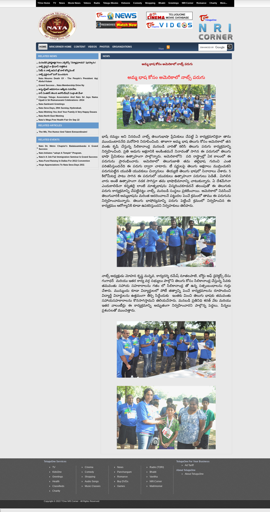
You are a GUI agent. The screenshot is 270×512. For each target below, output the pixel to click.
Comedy (137, 3)
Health (55, 481)
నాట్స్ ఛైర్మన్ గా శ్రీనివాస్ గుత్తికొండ (53, 66)
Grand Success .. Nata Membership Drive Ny (61, 85)
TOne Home (44, 3)
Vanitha (154, 476)
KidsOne (57, 472)
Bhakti (162, 3)
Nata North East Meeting (51, 116)
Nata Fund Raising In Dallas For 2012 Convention (64, 161)
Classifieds (58, 486)
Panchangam (124, 472)
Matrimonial (156, 486)
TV (54, 3)
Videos (87, 3)
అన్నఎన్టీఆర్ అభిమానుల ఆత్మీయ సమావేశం (57, 89)
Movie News (74, 3)
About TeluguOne (194, 474)
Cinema (89, 467)
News (62, 3)
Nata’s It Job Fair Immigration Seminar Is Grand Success (68, 157)
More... (223, 3)
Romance (201, 3)
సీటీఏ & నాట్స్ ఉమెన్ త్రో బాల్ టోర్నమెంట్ (56, 70)
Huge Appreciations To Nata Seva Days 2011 (61, 165)
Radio (97, 3)
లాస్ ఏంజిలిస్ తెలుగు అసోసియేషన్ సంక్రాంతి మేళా (61, 93)
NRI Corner (187, 3)
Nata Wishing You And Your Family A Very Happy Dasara (68, 112)
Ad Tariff (189, 465)
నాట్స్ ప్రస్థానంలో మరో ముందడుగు (53, 74)
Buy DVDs (122, 481)
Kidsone (125, 3)
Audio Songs (92, 481)
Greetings (173, 3)
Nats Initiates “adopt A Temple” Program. (60, 153)
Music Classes (92, 486)
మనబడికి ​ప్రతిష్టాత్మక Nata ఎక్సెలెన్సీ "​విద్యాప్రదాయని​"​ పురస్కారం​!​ (67, 62)
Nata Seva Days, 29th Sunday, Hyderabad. (60, 108)
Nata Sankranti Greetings (52, 104)
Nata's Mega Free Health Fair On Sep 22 (59, 120)
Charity (213, 3)
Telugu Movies (110, 3)
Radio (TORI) (157, 467)
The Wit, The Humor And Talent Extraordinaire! (63, 132)
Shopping (150, 3)
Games (121, 486)
